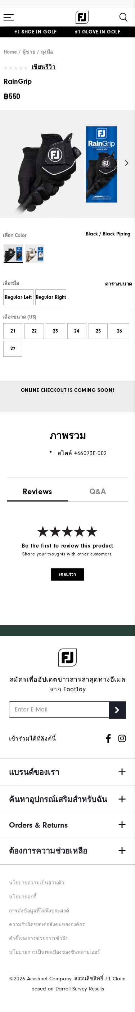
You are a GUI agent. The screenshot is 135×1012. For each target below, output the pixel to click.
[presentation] (98, 489)
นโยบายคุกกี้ (22, 897)
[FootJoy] (82, 17)
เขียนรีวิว (44, 67)
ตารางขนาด (118, 284)
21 (12, 331)
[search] (123, 17)
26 (119, 331)
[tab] (37, 490)
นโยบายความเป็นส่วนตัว (36, 883)
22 (34, 331)
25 (98, 331)
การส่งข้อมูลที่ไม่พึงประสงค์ (39, 911)
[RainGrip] (67, 170)
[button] (8, 17)
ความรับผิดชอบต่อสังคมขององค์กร (47, 924)
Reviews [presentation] (37, 491)
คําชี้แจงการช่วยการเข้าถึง (38, 938)
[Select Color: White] (34, 254)
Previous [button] (8, 163)
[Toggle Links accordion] (67, 772)
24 (76, 331)
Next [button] (127, 163)
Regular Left (18, 297)
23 (55, 331)
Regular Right (51, 297)
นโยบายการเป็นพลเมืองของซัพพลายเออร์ (54, 952)
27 (12, 349)
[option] (67, 170)
